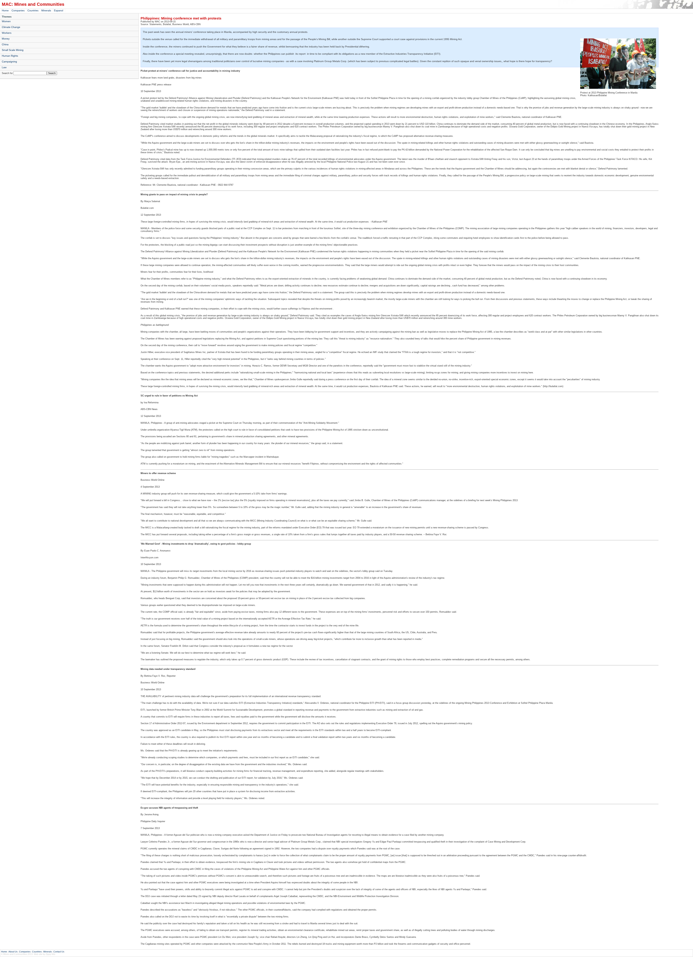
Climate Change (11, 27)
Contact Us (58, 951)
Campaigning (9, 61)
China (5, 44)
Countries (32, 10)
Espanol (58, 10)
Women (6, 21)
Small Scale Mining (12, 50)
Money (6, 38)
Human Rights (10, 55)
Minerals (46, 10)
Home (5, 10)
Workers (6, 32)
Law (4, 67)
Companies (18, 10)
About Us (13, 951)
